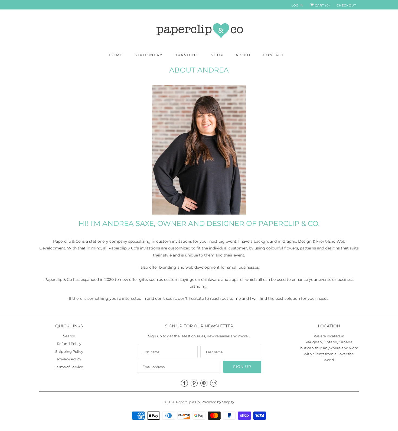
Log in (297, 5)
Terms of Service (69, 367)
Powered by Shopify (217, 402)
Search (69, 336)
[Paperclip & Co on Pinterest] (194, 383)
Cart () (322, 5)
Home (116, 55)
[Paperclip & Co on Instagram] (203, 383)
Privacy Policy (69, 359)
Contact (273, 55)
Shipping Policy (69, 351)
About (243, 55)
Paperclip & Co (188, 402)
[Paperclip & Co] (199, 31)
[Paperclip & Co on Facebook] (184, 383)
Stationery (148, 55)
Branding (186, 55)
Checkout (346, 5)
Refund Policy (69, 343)
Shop (217, 55)
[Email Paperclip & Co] (213, 383)
